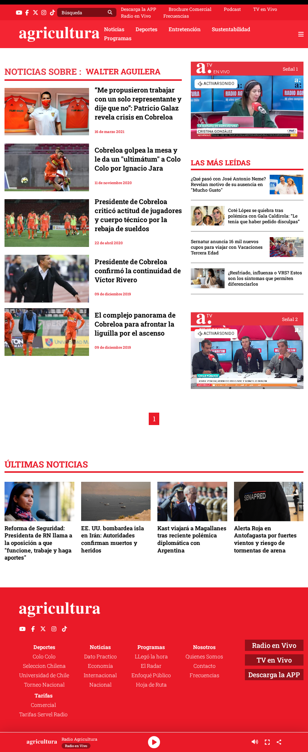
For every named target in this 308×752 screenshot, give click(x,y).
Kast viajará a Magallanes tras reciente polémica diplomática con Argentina (191, 539)
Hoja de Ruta (151, 684)
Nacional (100, 684)
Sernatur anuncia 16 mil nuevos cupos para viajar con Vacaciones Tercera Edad (227, 247)
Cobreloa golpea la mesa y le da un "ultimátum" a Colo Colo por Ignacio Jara (138, 158)
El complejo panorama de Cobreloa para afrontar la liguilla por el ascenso (135, 323)
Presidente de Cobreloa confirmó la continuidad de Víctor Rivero (138, 270)
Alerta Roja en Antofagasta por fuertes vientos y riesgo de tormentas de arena (265, 539)
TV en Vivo (265, 9)
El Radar (151, 666)
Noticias (114, 29)
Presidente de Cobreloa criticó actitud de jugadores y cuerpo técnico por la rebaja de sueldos (138, 215)
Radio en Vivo (136, 16)
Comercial (43, 705)
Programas (117, 38)
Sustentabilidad (231, 29)
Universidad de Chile (44, 675)
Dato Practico (100, 656)
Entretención (185, 29)
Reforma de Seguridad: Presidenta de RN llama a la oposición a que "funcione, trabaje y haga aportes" (38, 542)
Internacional (100, 675)
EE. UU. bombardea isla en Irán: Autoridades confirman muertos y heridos (112, 539)
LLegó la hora (151, 656)
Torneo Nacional (44, 684)
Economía (100, 666)
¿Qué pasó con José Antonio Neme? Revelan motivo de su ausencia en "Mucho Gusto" (228, 184)
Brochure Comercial (190, 9)
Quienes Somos (204, 656)
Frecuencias (176, 16)
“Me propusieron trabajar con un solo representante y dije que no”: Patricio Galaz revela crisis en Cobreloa (138, 103)
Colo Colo (44, 656)
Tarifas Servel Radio (43, 714)
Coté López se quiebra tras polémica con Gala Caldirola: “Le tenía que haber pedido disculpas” (264, 215)
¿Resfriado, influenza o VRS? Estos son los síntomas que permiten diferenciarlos (265, 278)
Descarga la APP (138, 9)
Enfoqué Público (151, 675)
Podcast (232, 9)
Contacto (204, 666)
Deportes (146, 29)
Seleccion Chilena (44, 666)
